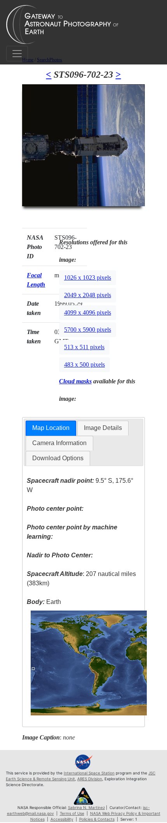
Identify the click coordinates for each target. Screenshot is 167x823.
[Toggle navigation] (17, 53)
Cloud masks (75, 381)
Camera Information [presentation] (59, 443)
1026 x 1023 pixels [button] (87, 277)
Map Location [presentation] (51, 428)
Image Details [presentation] (103, 428)
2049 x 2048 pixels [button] (87, 295)
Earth (44, 602)
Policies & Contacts (97, 819)
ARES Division (89, 778)
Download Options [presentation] (58, 458)
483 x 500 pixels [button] (84, 364)
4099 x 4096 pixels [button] (87, 312)
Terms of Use (72, 813)
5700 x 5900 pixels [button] (87, 329)
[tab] (51, 428)
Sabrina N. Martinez (86, 807)
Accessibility (61, 819)
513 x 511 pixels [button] (84, 347)
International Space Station (89, 773)
